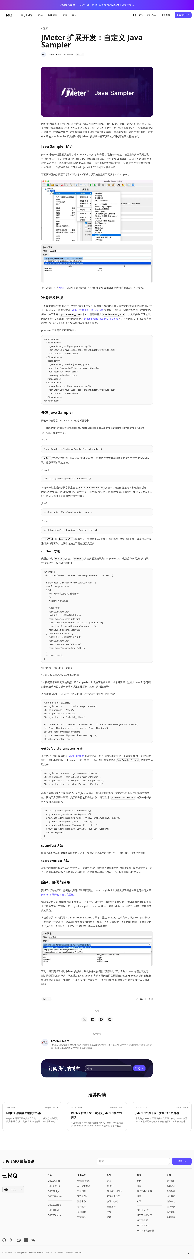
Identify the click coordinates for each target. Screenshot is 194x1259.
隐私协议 (79, 1252)
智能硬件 (81, 1206)
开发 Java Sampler (57, 412)
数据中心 (81, 1201)
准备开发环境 (52, 297)
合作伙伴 (171, 1191)
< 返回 (44, 28)
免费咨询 (165, 15)
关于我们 (171, 1180)
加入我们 (171, 1196)
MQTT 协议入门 (144, 1215)
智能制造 (81, 1191)
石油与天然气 (113, 1196)
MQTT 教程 (142, 1220)
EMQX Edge (53, 1191)
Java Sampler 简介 (57, 146)
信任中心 (171, 1201)
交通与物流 (112, 1201)
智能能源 (81, 1211)
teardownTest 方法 (55, 861)
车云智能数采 (83, 1185)
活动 (139, 1196)
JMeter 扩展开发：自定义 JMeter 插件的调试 (96, 1115)
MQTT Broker (76, 755)
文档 (139, 1180)
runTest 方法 (50, 551)
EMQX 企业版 (54, 1185)
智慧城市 (81, 1216)
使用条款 (70, 1252)
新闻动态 (171, 1185)
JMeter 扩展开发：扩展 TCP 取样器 (157, 1113)
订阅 (137, 1068)
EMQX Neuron (55, 1196)
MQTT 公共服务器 (145, 1230)
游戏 (109, 1216)
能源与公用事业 (114, 1191)
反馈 (151, 999)
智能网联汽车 (83, 1180)
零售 (109, 1211)
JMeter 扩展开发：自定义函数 (87, 310)
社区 (139, 1201)
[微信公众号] (33, 1240)
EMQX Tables (54, 1215)
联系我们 (171, 1211)
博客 (139, 1185)
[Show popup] (189, 1252)
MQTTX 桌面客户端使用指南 (23, 1113)
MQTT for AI (143, 1210)
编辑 (141, 999)
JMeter (46, 999)
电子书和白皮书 (144, 1191)
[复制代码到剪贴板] (149, 339)
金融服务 (111, 1206)
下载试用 (181, 15)
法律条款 (171, 1206)
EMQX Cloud (54, 1180)
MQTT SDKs (143, 1225)
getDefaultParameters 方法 (61, 748)
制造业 (110, 1185)
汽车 (109, 1180)
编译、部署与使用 (55, 882)
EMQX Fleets (54, 1210)
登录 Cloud (152, 15)
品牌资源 (171, 1216)
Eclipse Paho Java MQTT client (101, 318)
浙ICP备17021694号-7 (55, 1252)
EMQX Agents (54, 1204)
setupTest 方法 (52, 845)
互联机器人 (82, 1196)
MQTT (79, 54)
